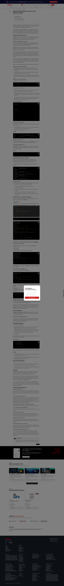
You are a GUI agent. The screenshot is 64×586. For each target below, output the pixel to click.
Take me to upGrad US (32, 297)
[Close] (39, 286)
